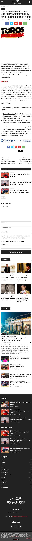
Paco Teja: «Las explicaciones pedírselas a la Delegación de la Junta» (8, 161)
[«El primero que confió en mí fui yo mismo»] (8, 289)
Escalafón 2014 (5, 470)
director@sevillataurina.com (19, 516)
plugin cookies (28, 538)
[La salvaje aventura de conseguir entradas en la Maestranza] (16, 323)
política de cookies (15, 536)
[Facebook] (11, 526)
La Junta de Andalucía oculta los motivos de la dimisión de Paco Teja (24, 161)
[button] (29, 2)
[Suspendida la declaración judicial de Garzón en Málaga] (5, 183)
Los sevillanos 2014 (6, 475)
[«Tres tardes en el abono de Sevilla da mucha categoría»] (8, 268)
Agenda (3, 460)
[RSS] (16, 526)
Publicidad (3, 482)
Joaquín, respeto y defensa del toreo (20, 358)
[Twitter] (20, 526)
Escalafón (3, 467)
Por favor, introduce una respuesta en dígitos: (13, 241)
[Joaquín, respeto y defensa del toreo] (5, 359)
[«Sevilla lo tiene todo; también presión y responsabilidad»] (24, 268)
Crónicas (3, 462)
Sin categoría (4, 487)
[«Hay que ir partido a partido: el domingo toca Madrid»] (24, 289)
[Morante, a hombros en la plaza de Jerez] (5, 175)
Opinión (3, 480)
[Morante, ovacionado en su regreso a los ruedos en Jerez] (5, 191)
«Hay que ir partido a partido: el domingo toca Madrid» (23, 300)
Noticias (2, 8)
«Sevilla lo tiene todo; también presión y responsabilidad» (22, 279)
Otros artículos (5, 169)
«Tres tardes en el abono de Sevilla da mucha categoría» (7, 279)
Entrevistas (3, 272)
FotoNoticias (4, 472)
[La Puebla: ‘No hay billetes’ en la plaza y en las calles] (5, 384)
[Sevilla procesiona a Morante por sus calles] (5, 404)
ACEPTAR (16, 539)
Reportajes (3, 333)
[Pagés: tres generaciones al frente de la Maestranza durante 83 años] (5, 375)
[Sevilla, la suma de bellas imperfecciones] (5, 367)
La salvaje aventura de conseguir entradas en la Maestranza (13, 339)
